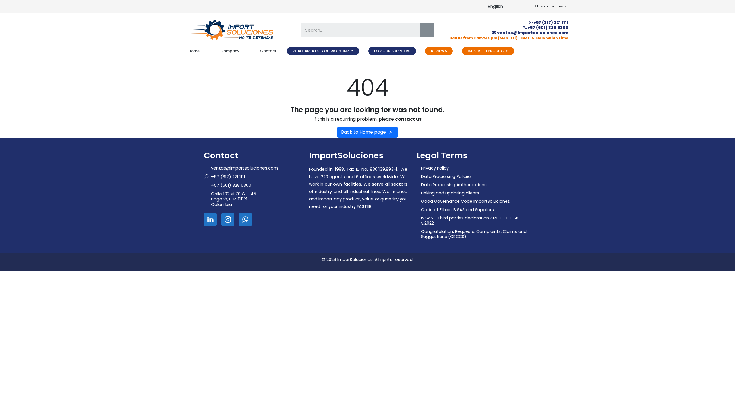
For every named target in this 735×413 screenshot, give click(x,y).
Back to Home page (367, 132)
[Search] (427, 30)
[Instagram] (227, 219)
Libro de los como (550, 6)
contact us (408, 119)
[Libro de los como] (527, 6)
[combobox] (356, 30)
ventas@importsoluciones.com (532, 33)
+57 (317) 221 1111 (550, 22)
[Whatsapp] (245, 219)
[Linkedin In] (210, 219)
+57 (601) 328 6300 (547, 27)
